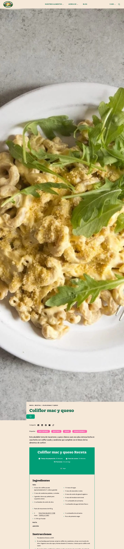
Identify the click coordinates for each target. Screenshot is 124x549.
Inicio (31, 405)
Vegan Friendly (79, 431)
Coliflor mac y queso (50, 405)
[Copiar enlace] (53, 425)
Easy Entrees (43, 431)
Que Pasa (56, 431)
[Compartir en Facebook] (38, 425)
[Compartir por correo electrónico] (49, 425)
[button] (119, 4)
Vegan (67, 431)
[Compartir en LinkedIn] (42, 425)
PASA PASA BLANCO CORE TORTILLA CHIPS (47, 514)
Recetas (38, 405)
